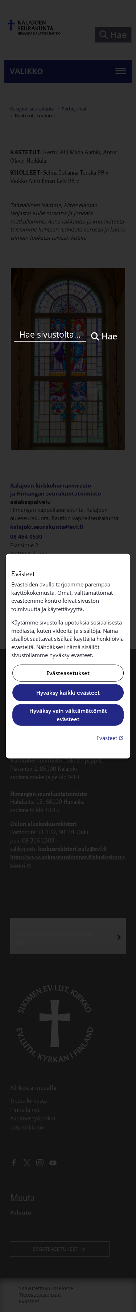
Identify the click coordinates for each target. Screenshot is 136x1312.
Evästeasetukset (68, 673)
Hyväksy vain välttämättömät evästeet (68, 715)
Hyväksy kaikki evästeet (68, 692)
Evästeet (110, 737)
